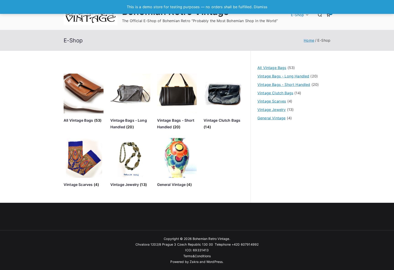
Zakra (194, 262)
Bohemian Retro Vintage (211, 239)
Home (309, 40)
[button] (306, 15)
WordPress (214, 262)
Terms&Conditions (197, 256)
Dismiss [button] (260, 7)
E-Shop (297, 15)
